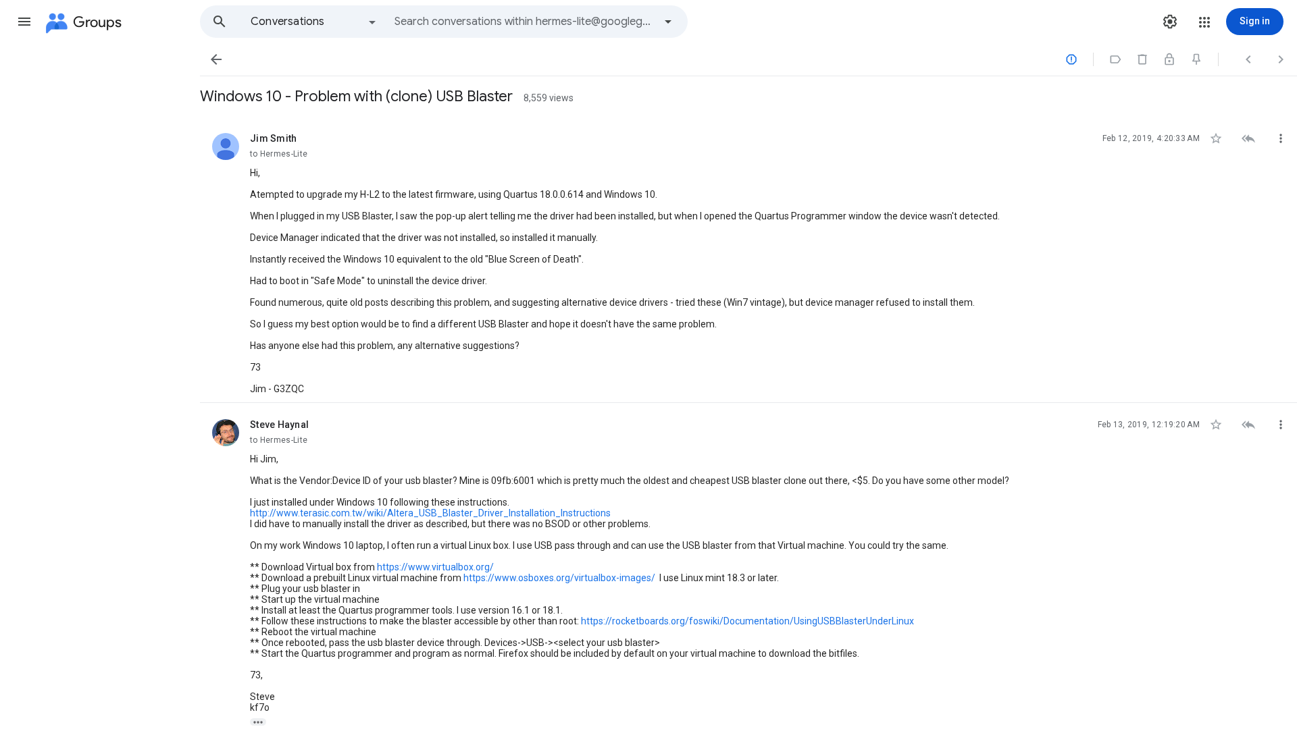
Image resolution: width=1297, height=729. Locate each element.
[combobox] (524, 21)
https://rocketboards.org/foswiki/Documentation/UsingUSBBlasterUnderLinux (747, 621)
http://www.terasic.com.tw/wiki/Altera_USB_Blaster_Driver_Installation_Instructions (430, 513)
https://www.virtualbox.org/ (435, 567)
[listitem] (748, 260)
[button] (24, 21)
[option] (314, 21)
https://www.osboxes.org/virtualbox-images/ (559, 577)
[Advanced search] (668, 21)
